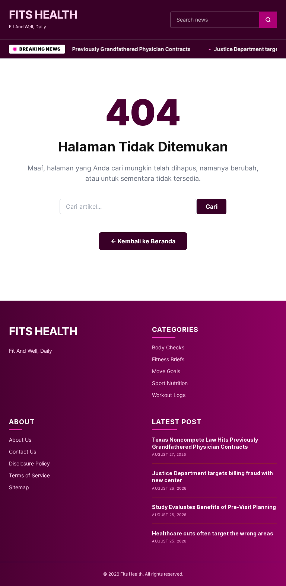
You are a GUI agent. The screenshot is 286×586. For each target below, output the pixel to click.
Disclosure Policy (29, 463)
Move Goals (166, 371)
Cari (211, 206)
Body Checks (168, 347)
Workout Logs (168, 395)
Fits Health (43, 14)
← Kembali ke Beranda (143, 241)
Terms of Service (29, 475)
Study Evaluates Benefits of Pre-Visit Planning (214, 507)
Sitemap (19, 487)
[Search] (268, 20)
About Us (20, 439)
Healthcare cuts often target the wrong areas (212, 533)
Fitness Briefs (168, 359)
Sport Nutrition (170, 383)
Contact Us (22, 451)
